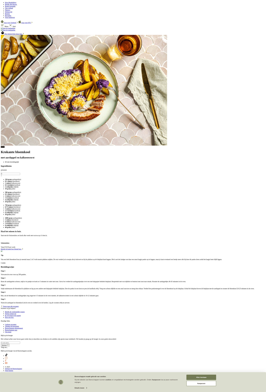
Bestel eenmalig (10, 6)
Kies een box (9, 317)
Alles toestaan (201, 377)
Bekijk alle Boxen (11, 4)
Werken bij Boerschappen (13, 369)
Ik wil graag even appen (13, 315)
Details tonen (79, 388)
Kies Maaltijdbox (10, 2)
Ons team (8, 332)
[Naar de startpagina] (8, 28)
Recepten (8, 16)
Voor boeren (9, 370)
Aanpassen (201, 383)
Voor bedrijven (10, 17)
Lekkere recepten (10, 324)
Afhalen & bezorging (12, 326)
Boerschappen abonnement (14, 328)
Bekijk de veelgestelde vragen (15, 312)
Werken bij (8, 12)
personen (4, 170)
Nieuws (7, 10)
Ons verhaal (9, 8)
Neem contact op (10, 314)
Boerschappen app (11, 330)
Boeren (7, 14)
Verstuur (4, 345)
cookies (108, 380)
